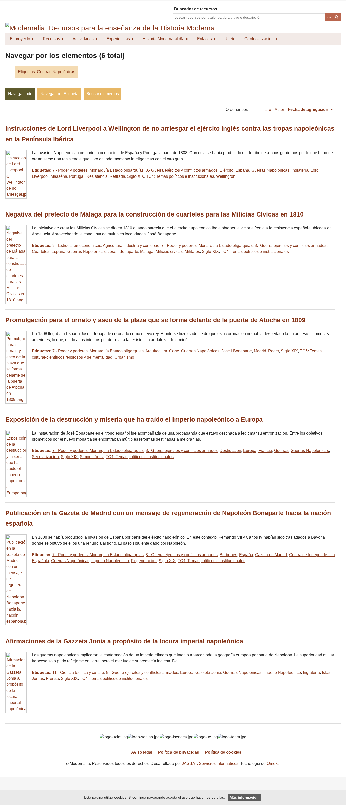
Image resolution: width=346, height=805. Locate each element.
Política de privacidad (178, 752)
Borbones (228, 555)
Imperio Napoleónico (110, 561)
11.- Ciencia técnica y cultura (78, 672)
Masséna (59, 176)
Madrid (260, 351)
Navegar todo (20, 94)
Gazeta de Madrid (271, 555)
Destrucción (230, 450)
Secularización (45, 457)
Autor (280, 109)
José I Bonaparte (123, 251)
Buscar (337, 17)
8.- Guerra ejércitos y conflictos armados (182, 170)
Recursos (51, 39)
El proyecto (20, 39)
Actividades (83, 39)
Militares (192, 251)
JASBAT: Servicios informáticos (210, 763)
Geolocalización (259, 39)
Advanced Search (329, 17)
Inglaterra (300, 170)
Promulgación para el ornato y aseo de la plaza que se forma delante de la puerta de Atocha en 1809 (155, 320)
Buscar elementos (102, 94)
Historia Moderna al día (163, 39)
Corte (174, 351)
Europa (249, 450)
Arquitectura (156, 351)
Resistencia (97, 176)
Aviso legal (141, 752)
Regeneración (144, 561)
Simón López (92, 457)
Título (266, 109)
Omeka (273, 763)
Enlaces (204, 39)
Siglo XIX (135, 176)
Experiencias (118, 39)
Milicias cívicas (169, 251)
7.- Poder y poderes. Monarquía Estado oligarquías (98, 170)
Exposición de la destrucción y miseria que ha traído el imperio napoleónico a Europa (134, 419)
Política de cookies (223, 752)
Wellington (225, 176)
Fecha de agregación (308, 109)
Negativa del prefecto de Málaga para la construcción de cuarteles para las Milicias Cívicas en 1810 (154, 214)
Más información (244, 797)
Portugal (76, 176)
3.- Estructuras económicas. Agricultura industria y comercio (105, 245)
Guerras (281, 450)
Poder (273, 351)
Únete (229, 39)
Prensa (52, 678)
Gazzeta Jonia (208, 672)
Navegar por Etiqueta (59, 94)
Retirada (117, 176)
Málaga (146, 251)
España (242, 170)
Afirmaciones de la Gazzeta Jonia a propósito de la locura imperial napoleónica (124, 641)
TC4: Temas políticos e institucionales (180, 176)
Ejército (226, 170)
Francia (265, 450)
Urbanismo (124, 357)
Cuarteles (40, 251)
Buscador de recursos (195, 9)
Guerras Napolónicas (270, 170)
